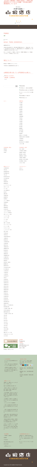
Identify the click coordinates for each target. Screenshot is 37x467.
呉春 (4, 277)
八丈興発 (5, 274)
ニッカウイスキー (7, 229)
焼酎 (4, 193)
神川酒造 (20, 124)
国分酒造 (20, 107)
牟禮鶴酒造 (21, 116)
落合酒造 (20, 126)
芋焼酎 (5, 195)
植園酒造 (20, 114)
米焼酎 (5, 198)
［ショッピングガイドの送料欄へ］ (10, 402)
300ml (5, 315)
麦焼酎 (5, 197)
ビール (5, 221)
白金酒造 (20, 121)
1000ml (5, 330)
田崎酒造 (20, 133)
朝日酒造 (5, 250)
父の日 (5, 335)
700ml (5, 322)
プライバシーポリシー (27, 441)
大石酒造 (5, 243)
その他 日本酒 (22, 162)
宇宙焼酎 (5, 202)
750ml (5, 325)
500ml (5, 320)
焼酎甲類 (5, 205)
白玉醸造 (20, 123)
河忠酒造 (5, 279)
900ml (5, 327)
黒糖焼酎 (5, 207)
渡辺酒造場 (6, 171)
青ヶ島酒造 (21, 131)
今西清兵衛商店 (6, 236)
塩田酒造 (20, 109)
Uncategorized (6, 267)
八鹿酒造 (5, 238)
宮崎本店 (5, 245)
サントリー (6, 226)
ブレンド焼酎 (6, 200)
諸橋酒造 (22, 152)
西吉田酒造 (6, 301)
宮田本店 (5, 286)
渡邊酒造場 (21, 140)
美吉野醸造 (6, 173)
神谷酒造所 (6, 258)
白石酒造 (20, 119)
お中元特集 (6, 178)
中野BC (5, 152)
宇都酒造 (20, 111)
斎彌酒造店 (6, 248)
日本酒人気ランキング (7, 334)
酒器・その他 (6, 222)
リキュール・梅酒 (7, 212)
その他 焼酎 (21, 143)
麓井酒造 (22, 154)
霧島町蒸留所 (6, 311)
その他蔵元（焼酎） (7, 308)
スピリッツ (6, 217)
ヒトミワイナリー (7, 185)
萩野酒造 (5, 183)
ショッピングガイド (26, 92)
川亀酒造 (22, 157)
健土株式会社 (6, 176)
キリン (5, 188)
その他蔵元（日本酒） (7, 313)
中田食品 (5, 233)
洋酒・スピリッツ (7, 214)
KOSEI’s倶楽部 (6, 310)
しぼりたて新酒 (6, 210)
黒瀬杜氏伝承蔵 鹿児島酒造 (24, 136)
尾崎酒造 (5, 289)
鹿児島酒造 (6, 306)
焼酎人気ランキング (7, 332)
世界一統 (5, 231)
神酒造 (5, 260)
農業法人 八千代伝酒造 (23, 135)
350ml (5, 169)
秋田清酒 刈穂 (24, 159)
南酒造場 (5, 181)
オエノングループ (7, 224)
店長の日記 (21, 169)
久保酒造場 (21, 138)
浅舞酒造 (5, 253)
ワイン (5, 219)
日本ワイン (6, 186)
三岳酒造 (20, 104)
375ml (5, 318)
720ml (5, 323)
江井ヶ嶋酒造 (6, 190)
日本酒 (5, 209)
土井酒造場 (23, 150)
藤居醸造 (20, 128)
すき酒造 (20, 102)
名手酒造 (5, 150)
